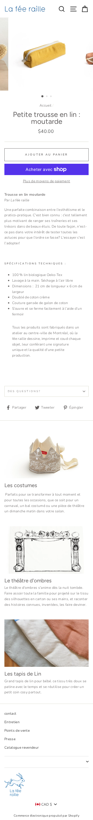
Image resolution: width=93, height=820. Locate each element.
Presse (10, 739)
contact (10, 713)
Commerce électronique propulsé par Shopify (46, 816)
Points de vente (17, 730)
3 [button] (51, 97)
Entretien (12, 722)
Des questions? (24, 391)
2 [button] (47, 97)
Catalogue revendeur (21, 747)
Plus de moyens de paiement (46, 181)
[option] (46, 54)
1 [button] (42, 96)
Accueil (45, 105)
